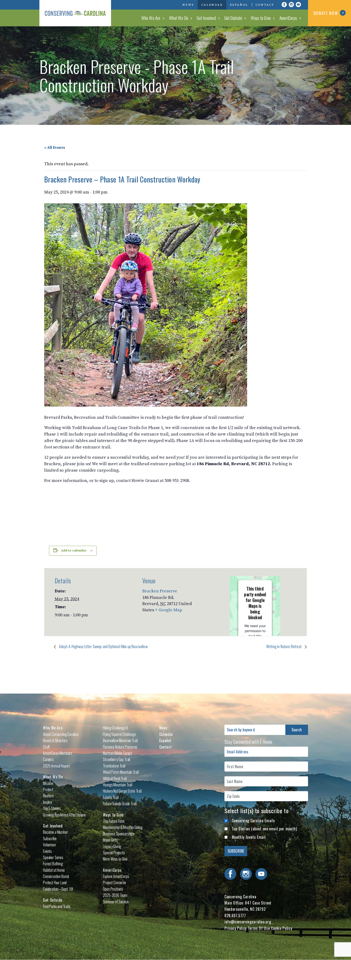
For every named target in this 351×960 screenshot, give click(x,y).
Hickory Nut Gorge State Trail (122, 791)
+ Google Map (168, 610)
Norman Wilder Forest (117, 753)
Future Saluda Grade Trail (119, 803)
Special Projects (114, 852)
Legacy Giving (112, 846)
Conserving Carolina (75, 13)
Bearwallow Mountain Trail (120, 740)
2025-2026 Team (115, 895)
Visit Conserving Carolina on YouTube (298, 4)
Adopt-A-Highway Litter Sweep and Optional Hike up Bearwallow (103, 646)
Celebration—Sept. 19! (58, 889)
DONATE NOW (326, 13)
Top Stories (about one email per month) (264, 829)
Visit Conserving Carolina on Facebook (284, 4)
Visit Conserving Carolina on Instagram (291, 4)
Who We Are (150, 17)
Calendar (212, 5)
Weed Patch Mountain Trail (120, 772)
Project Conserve (114, 882)
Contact (264, 5)
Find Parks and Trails (56, 906)
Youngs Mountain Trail (117, 785)
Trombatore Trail (114, 766)
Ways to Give (261, 17)
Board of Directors (55, 740)
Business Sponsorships (118, 834)
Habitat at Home (54, 870)
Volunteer (49, 845)
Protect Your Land (55, 882)
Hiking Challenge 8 (115, 728)
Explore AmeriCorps (116, 876)
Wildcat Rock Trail (115, 778)
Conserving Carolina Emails (253, 820)
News (188, 5)
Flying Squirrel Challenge (119, 734)
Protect (48, 789)
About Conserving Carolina (60, 734)
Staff (46, 747)
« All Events (54, 147)
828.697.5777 (235, 915)
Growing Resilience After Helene (64, 815)
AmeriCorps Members (57, 753)
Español (239, 5)
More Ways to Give (115, 859)
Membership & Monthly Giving (123, 827)
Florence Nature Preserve (120, 747)
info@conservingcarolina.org (247, 922)
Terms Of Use (259, 928)
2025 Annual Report (56, 766)
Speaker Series (53, 857)
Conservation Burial (56, 876)
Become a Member (55, 832)
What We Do (178, 17)
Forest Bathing (53, 863)
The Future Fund (113, 821)
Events (47, 851)
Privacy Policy (235, 928)
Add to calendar (74, 550)
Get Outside (233, 17)
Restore (48, 796)
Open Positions (113, 889)
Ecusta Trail (110, 797)
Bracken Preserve (159, 591)
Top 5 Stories (52, 808)
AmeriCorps (288, 17)
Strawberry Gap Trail (116, 759)
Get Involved (206, 17)
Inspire (47, 802)
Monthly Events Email (249, 837)
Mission (48, 783)
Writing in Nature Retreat (284, 646)
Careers (48, 759)
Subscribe (50, 838)
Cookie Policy (281, 928)
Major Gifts (110, 840)
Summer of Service (115, 902)
